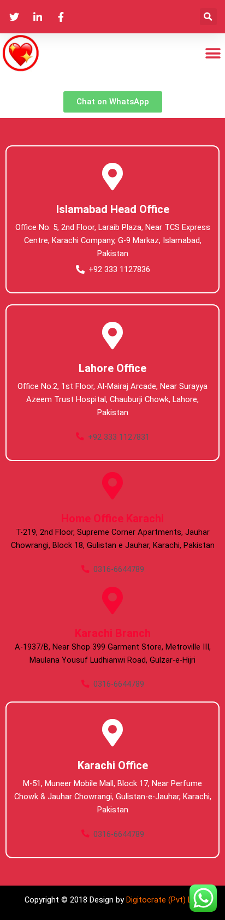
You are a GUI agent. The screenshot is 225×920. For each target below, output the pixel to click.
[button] (208, 16)
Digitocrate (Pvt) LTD (163, 900)
